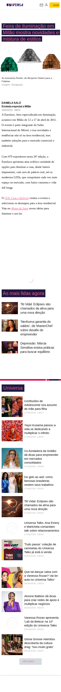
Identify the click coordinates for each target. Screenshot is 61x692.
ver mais (28, 661)
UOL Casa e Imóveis (17, 198)
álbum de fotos (19, 208)
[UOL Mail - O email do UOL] (41, 5)
